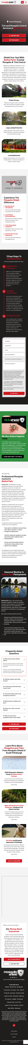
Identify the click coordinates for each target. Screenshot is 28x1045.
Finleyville (6, 993)
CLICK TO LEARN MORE (14, 861)
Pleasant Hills (10, 1002)
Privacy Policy (15, 1020)
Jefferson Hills (8, 996)
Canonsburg (7, 990)
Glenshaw (12, 993)
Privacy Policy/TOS (9, 379)
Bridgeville (20, 987)
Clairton (22, 990)
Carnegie (13, 990)
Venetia (21, 1005)
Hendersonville (20, 993)
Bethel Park (13, 987)
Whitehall (17, 1008)
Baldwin (7, 987)
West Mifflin (11, 1008)
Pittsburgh (20, 999)
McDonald (15, 996)
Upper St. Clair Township (11, 1005)
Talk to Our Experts (14, 959)
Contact (14, 1037)
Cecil (18, 990)
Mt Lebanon (8, 999)
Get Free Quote (14, 40)
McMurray (21, 996)
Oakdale (14, 999)
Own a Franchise (14, 1034)
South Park (18, 1002)
